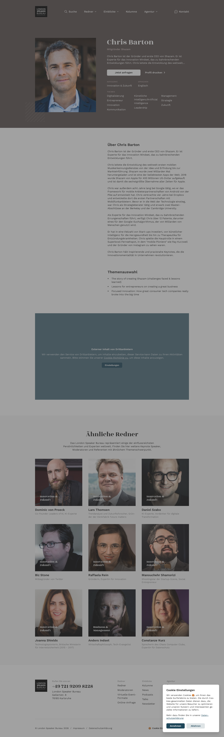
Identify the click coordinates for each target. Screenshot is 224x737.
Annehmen (175, 726)
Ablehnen (196, 726)
